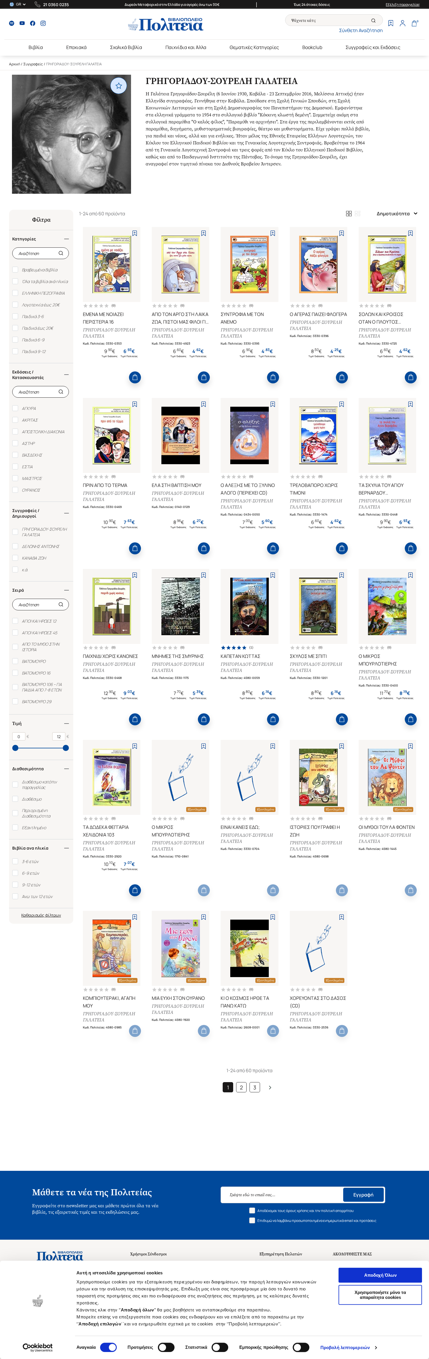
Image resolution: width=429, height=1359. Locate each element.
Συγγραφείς (33, 64)
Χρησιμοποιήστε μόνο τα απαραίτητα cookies (380, 1295)
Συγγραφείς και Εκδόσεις (373, 47)
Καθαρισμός (32, 915)
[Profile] (402, 24)
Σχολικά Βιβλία (126, 47)
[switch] (166, 1347)
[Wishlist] (391, 24)
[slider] (15, 748)
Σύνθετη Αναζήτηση (361, 30)
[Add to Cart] (135, 377)
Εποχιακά (76, 47)
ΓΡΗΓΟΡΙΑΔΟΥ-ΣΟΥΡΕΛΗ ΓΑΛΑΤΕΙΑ (109, 333)
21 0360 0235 (56, 4)
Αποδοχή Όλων (380, 1275)
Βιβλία (36, 47)
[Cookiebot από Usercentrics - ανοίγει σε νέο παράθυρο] (37, 1347)
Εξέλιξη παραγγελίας (403, 4)
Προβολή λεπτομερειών (345, 1347)
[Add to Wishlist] (134, 233)
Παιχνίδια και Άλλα (185, 47)
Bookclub (312, 47)
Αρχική (14, 64)
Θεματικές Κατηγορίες (254, 47)
